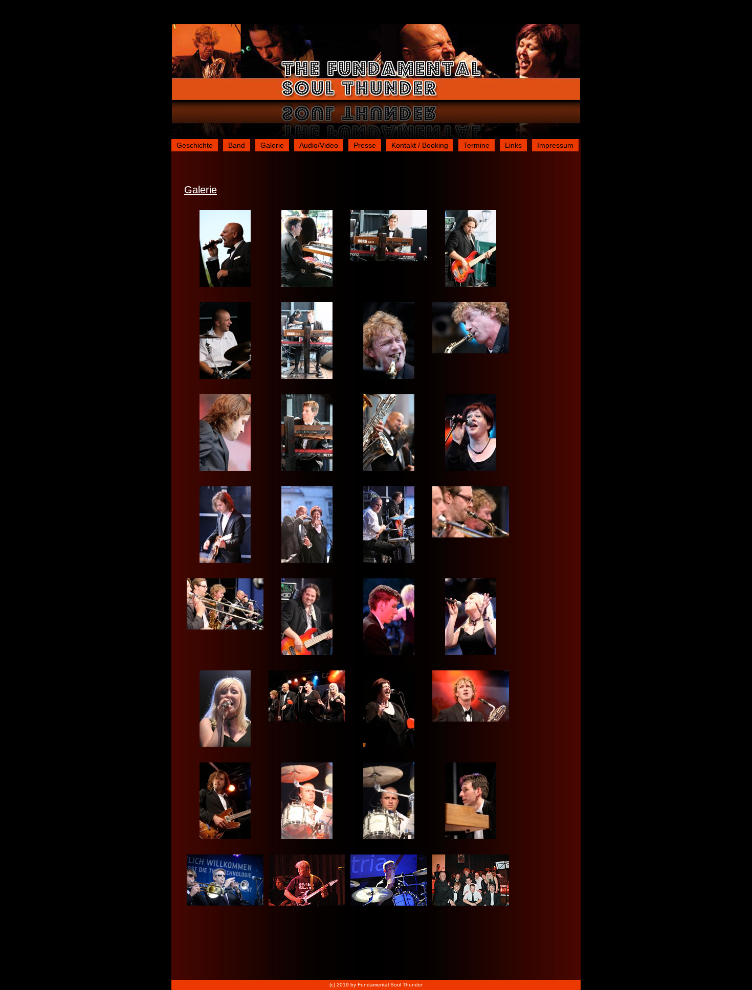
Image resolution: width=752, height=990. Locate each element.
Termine (476, 145)
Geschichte (194, 145)
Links (513, 145)
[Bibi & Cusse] (307, 560)
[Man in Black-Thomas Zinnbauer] (225, 903)
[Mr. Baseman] (307, 652)
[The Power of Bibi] (388, 744)
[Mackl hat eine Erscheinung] (470, 719)
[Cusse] (225, 284)
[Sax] (388, 468)
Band (236, 145)
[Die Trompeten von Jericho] (470, 535)
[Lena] (470, 652)
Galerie (272, 145)
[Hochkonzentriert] (388, 903)
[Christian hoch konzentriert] (225, 836)
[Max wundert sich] (307, 836)
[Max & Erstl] (388, 560)
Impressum (555, 145)
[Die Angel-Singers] (307, 719)
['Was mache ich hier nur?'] (388, 836)
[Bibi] (470, 468)
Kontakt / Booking (419, 145)
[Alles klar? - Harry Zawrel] (307, 903)
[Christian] (225, 468)
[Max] (225, 376)
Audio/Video (318, 145)
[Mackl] (388, 376)
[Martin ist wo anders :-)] (470, 836)
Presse (364, 145)
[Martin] (307, 284)
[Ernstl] (470, 284)
